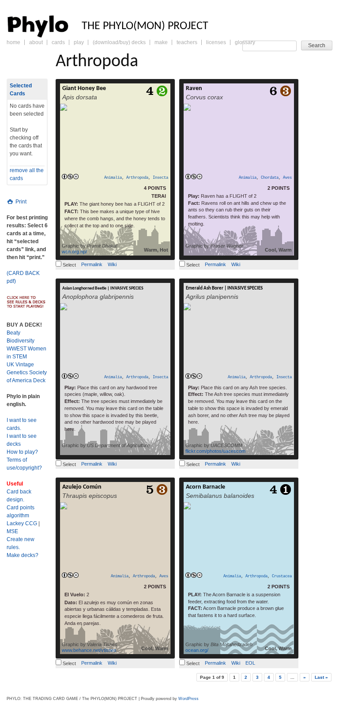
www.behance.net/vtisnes (89, 650)
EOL (250, 663)
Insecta (160, 178)
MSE (12, 531)
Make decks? (22, 555)
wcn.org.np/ (74, 251)
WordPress (188, 698)
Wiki (112, 264)
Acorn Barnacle (205, 487)
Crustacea (282, 576)
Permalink (91, 264)
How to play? (22, 452)
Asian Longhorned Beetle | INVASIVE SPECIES (102, 288)
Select (68, 264)
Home (13, 42)
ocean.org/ (196, 650)
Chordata (270, 178)
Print (20, 202)
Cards (58, 42)
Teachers (187, 42)
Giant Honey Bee (84, 88)
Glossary (245, 42)
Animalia (113, 178)
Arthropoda (137, 178)
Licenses (216, 42)
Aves (287, 178)
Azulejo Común (82, 487)
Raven (194, 88)
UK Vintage (20, 364)
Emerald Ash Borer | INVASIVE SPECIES (224, 288)
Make (161, 42)
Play (79, 42)
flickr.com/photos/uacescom (215, 451)
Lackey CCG (22, 523)
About (36, 42)
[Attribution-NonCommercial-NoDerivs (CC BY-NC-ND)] (70, 177)
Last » (321, 677)
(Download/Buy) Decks (119, 42)
